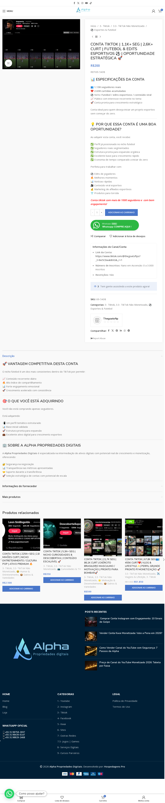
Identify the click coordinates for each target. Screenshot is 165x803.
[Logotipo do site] (82, 10)
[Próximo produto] (100, 37)
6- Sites (61, 729)
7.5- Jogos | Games (68, 741)
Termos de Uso (121, 706)
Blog (4, 706)
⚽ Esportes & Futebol (103, 29)
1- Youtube (63, 700)
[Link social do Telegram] (129, 330)
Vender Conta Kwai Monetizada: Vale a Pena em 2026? (130, 633)
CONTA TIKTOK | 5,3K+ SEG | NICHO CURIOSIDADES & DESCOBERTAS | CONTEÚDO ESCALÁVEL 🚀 (60, 556)
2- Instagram (64, 706)
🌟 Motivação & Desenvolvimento (99, 582)
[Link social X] (78, 3)
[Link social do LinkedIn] (121, 330)
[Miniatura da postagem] (91, 622)
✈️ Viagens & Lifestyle (142, 575)
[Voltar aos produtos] (96, 37)
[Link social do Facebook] (74, 3)
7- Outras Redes (66, 735)
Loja (4, 712)
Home (5, 700)
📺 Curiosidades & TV (69, 569)
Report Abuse (99, 338)
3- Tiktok (105, 26)
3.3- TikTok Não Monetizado (129, 26)
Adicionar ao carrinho (121, 212)
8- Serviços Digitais (68, 747)
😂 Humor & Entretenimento (16, 573)
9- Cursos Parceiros (68, 753)
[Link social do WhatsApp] (125, 330)
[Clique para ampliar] (8, 63)
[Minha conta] (153, 11)
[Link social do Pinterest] (117, 330)
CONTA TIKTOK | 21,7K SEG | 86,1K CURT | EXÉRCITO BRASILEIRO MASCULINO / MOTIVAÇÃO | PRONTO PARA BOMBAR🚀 (101, 566)
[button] (9, 793)
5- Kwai (61, 724)
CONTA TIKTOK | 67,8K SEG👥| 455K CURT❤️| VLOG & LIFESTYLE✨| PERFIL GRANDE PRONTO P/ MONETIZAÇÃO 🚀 (142, 564)
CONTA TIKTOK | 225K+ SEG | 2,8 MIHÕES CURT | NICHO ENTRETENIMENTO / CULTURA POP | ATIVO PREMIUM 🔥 (20, 559)
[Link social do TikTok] (91, 3)
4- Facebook (64, 718)
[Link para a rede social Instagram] (82, 3)
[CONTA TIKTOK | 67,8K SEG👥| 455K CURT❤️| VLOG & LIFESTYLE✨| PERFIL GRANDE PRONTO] (144, 537)
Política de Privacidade (124, 700)
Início (93, 26)
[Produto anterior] (92, 37)
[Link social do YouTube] (86, 3)
